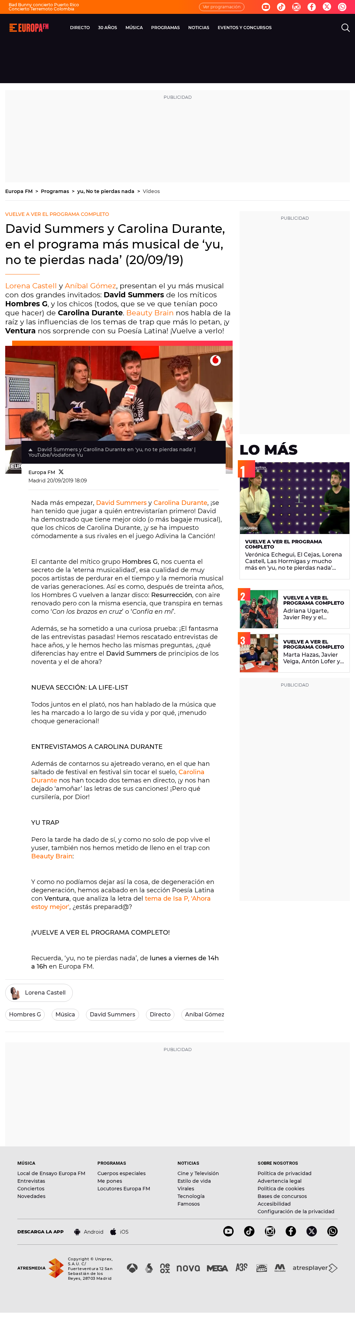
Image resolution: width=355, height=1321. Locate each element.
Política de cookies (281, 1189)
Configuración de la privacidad (296, 1211)
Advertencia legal (280, 1181)
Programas (55, 191)
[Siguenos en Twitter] (327, 7)
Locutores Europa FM (123, 1189)
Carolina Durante (180, 503)
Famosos (189, 1204)
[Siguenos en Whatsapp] (342, 7)
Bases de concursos (282, 1196)
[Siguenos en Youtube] (266, 7)
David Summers (121, 503)
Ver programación (222, 6)
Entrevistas (31, 1181)
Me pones (109, 1181)
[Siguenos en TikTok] (249, 1234)
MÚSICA (134, 27)
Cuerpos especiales (121, 1173)
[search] (345, 28)
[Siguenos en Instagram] (296, 7)
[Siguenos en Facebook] (312, 7)
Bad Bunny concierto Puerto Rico (44, 4)
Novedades (31, 1196)
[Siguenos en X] (311, 1234)
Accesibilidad (274, 1204)
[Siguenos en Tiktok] (281, 7)
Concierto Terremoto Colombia (41, 8)
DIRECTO (80, 27)
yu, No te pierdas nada (106, 191)
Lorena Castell (31, 285)
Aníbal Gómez (90, 285)
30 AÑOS (107, 27)
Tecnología (191, 1196)
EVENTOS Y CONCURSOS (245, 27)
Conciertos (30, 1189)
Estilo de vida (194, 1181)
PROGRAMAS (165, 27)
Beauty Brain (150, 312)
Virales (186, 1189)
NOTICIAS (198, 27)
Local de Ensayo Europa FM (51, 1173)
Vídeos (151, 191)
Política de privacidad (285, 1173)
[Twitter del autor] (61, 472)
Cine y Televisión (198, 1173)
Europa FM (19, 191)
